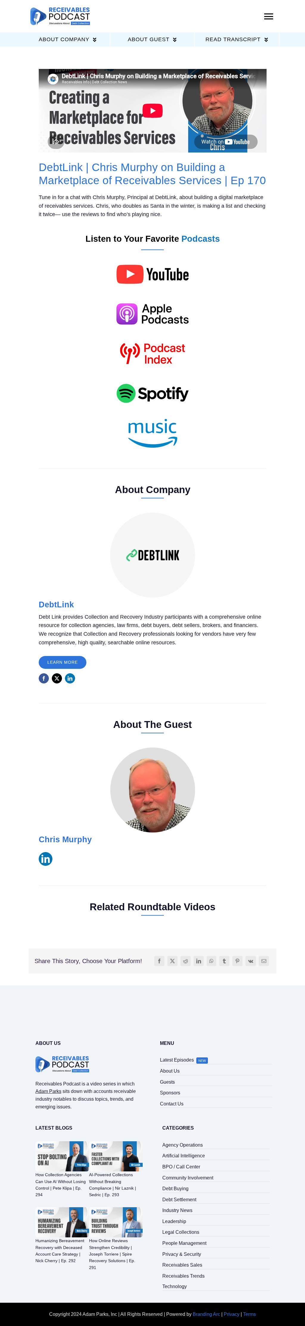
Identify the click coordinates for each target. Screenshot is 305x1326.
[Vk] (250, 961)
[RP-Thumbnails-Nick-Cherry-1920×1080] (62, 1209)
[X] (172, 961)
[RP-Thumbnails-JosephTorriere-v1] (116, 1209)
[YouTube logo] (152, 256)
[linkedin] (70, 678)
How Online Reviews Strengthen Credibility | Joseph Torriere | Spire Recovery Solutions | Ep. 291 (112, 1254)
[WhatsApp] (211, 961)
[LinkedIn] (198, 961)
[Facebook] (159, 961)
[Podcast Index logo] (152, 335)
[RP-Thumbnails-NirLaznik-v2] (116, 1143)
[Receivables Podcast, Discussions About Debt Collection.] (60, 9)
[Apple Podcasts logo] (152, 296)
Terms (249, 1314)
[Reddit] (185, 961)
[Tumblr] (224, 961)
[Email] (263, 961)
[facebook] (44, 678)
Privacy (231, 1314)
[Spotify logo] (152, 375)
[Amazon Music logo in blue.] (152, 415)
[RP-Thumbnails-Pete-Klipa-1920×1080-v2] (62, 1143)
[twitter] (57, 678)
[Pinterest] (237, 961)
